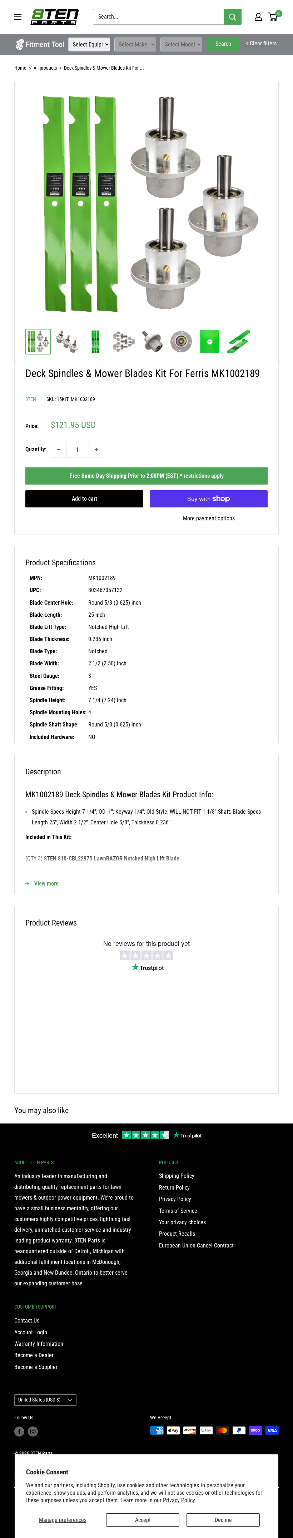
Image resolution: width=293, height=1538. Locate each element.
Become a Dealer (34, 1355)
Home (20, 68)
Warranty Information (38, 1343)
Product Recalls (177, 1233)
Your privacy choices (182, 1222)
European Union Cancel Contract (196, 1245)
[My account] (258, 17)
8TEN (30, 399)
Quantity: (35, 449)
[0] (272, 17)
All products (45, 68)
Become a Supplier (36, 1367)
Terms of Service (178, 1210)
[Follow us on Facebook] (19, 1431)
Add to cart (84, 498)
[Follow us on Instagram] (33, 1431)
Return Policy (174, 1187)
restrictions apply (204, 475)
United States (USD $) (39, 1400)
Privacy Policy (179, 1500)
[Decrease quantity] (58, 449)
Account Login (30, 1332)
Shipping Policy (176, 1175)
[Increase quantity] (96, 449)
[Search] (233, 17)
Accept (143, 1520)
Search (223, 43)
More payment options (209, 518)
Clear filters (261, 43)
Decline (223, 1520)
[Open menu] (17, 17)
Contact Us (26, 1320)
